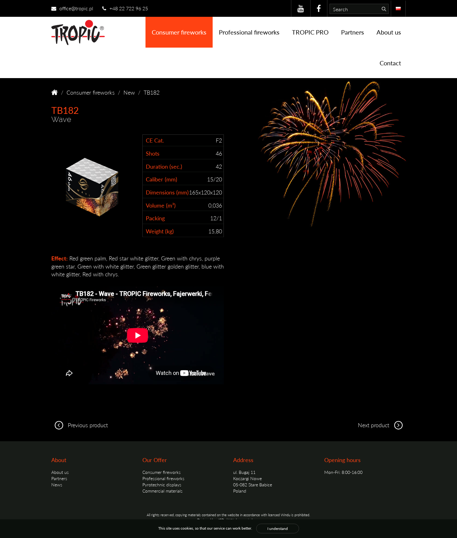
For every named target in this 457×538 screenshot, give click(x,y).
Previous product (87, 425)
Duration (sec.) (164, 166)
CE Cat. (155, 140)
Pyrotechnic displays (161, 484)
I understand (277, 528)
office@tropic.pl (75, 8)
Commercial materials (162, 491)
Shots (152, 153)
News (56, 484)
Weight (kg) (160, 231)
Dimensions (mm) (167, 192)
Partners (352, 32)
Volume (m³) (161, 205)
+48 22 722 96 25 (128, 8)
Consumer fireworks (179, 32)
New (129, 92)
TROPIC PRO (310, 32)
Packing (155, 218)
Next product (374, 425)
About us (388, 32)
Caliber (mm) (161, 179)
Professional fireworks (249, 32)
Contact (390, 62)
